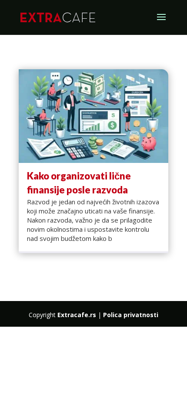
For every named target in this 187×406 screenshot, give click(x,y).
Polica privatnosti (130, 315)
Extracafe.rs (76, 315)
